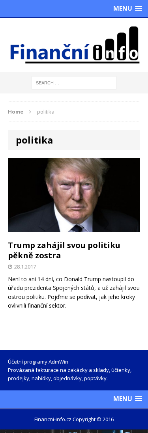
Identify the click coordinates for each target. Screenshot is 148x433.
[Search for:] (74, 82)
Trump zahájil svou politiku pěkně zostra (64, 250)
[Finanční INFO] (74, 45)
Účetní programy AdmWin (38, 361)
